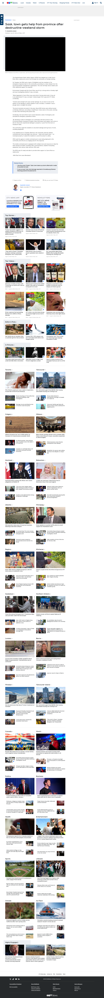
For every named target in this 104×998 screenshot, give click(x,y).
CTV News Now (76, 3)
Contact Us (49, 974)
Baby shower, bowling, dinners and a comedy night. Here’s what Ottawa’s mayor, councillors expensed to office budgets (50, 436)
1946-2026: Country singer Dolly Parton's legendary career (34, 360)
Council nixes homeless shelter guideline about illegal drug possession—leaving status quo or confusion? (18, 660)
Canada (28, 3)
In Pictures (42, 3)
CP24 (54, 986)
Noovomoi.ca (77, 988)
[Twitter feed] (10, 979)
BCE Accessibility (13, 986)
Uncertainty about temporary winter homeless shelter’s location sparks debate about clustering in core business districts (25, 668)
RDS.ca (76, 990)
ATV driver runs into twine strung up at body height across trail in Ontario (35, 314)
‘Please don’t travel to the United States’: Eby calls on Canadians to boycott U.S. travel (35, 285)
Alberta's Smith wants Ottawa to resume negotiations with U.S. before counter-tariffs (55, 488)
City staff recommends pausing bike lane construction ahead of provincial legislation (56, 496)
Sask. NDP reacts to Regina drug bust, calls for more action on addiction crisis (18, 570)
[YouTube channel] (16, 979)
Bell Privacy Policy (35, 986)
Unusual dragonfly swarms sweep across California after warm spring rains (18, 921)
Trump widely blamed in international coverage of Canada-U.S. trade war (55, 397)
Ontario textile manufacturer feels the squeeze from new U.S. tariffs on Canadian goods (56, 585)
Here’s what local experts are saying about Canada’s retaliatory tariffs (48, 659)
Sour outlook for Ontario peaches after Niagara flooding (55, 576)
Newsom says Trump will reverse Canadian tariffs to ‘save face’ (35, 230)
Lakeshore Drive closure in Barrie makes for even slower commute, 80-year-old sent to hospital (56, 666)
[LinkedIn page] (19, 979)
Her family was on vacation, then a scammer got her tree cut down (14, 337)
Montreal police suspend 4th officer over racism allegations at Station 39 (18, 481)
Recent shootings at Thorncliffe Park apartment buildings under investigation (25, 397)
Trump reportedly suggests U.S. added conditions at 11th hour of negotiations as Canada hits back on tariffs (14, 232)
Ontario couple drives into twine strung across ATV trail (50, 570)
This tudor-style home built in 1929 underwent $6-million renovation (14, 360)
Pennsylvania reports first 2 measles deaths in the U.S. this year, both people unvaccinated (19, 836)
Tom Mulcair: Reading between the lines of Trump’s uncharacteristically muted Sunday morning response (14, 959)
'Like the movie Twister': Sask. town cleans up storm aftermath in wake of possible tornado (37, 166)
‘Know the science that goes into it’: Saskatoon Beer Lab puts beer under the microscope (25, 577)
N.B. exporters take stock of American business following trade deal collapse (18, 525)
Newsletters (59, 974)
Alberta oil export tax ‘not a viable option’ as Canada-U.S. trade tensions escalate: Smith (17, 435)
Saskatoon (8, 20)
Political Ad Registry (35, 990)
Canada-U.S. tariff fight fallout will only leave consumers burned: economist (24, 450)
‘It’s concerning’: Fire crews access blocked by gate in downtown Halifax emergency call (25, 532)
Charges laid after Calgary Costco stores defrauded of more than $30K (25, 767)
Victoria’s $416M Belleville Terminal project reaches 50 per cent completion (55, 712)
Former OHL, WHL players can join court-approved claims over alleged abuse (35, 338)
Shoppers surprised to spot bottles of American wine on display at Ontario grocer (54, 285)
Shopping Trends (64, 3)
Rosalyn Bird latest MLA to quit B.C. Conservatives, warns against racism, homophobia (19, 752)
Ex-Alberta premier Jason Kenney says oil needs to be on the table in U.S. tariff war (24, 442)
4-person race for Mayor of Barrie (55, 673)
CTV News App (42, 974)
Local (22, 3)
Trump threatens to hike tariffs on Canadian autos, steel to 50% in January (18, 796)
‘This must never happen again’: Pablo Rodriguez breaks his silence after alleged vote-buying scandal (25, 488)
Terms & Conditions (35, 988)
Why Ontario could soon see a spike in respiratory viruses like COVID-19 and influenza (19, 390)
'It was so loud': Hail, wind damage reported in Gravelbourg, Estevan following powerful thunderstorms (36, 170)
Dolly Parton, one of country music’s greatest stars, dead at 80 (35, 253)
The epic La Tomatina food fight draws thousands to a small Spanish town (56, 760)
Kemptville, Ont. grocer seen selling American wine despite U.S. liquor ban (56, 452)
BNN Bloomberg (56, 988)
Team (64, 974)
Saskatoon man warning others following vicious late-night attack (55, 313)
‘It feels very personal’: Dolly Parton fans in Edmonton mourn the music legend (48, 481)
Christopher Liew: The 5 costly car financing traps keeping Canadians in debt (54, 338)
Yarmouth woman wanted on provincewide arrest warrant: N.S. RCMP (24, 541)
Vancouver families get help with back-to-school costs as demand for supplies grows (56, 406)
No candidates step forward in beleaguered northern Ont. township (56, 621)
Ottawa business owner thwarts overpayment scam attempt (55, 442)
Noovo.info (77, 986)
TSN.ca (54, 990)
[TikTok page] (13, 979)
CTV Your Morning (52, 3)
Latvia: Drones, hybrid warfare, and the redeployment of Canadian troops (55, 958)
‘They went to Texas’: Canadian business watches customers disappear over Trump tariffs (14, 253)
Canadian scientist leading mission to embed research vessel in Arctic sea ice (50, 921)
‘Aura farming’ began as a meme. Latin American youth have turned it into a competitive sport (48, 880)
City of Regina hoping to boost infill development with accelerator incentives (24, 585)
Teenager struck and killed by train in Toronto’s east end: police (24, 405)
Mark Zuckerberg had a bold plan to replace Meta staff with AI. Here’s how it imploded (49, 796)
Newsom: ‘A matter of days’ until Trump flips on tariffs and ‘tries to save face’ (14, 285)
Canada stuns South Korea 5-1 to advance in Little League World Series (18, 879)
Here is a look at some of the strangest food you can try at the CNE (55, 361)
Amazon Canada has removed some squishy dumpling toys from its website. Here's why (55, 231)
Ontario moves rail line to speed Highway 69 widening (48, 615)
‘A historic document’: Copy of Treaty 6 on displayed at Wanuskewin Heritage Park (25, 630)
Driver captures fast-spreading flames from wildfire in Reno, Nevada (14, 314)
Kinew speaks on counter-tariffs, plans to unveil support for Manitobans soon (49, 525)
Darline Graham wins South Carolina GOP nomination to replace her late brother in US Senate (48, 753)
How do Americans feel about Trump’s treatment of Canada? (19, 705)
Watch (35, 3)
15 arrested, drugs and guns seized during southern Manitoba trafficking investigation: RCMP (56, 532)
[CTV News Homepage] (12, 3)
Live (83, 3)
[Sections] (3, 2)
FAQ (54, 974)
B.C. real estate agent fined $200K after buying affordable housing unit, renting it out (55, 253)
